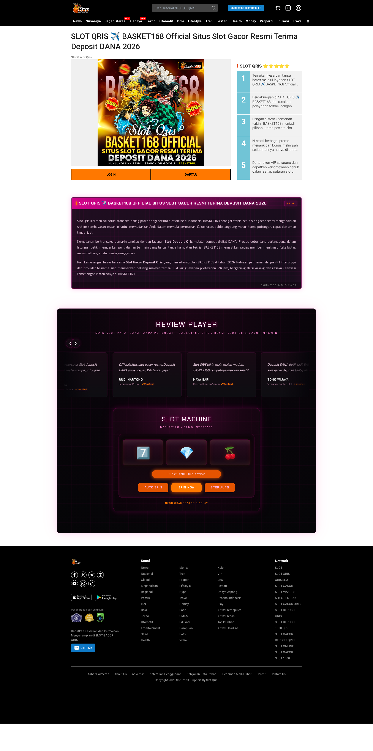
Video (183, 640)
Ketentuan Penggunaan (166, 674)
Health (236, 21)
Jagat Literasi (115, 21)
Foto (182, 634)
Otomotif (166, 21)
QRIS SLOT (282, 579)
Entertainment (150, 628)
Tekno (150, 21)
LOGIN (111, 174)
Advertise (138, 674)
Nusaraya (93, 21)
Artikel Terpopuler (229, 610)
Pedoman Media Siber (236, 674)
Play (220, 604)
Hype (182, 592)
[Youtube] (74, 583)
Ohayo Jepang (227, 592)
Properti (266, 21)
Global (145, 579)
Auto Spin (153, 487)
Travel (297, 21)
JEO (220, 579)
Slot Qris (83, 221)
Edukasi (283, 21)
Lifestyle (195, 21)
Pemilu (145, 598)
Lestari (222, 22)
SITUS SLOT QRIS (286, 598)
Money (251, 21)
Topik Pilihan (226, 622)
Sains (144, 634)
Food (182, 610)
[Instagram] (100, 575)
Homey (184, 604)
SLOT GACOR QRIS (287, 604)
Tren (209, 21)
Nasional (147, 573)
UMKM (183, 616)
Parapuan (186, 628)
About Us (120, 674)
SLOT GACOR (284, 585)
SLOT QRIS (282, 573)
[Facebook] (74, 575)
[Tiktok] (91, 583)
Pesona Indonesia (230, 598)
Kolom (222, 567)
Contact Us (278, 674)
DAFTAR (191, 174)
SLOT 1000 (282, 658)
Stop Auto (220, 487)
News (77, 21)
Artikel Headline (228, 628)
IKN (143, 604)
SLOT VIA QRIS (285, 592)
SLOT (278, 567)
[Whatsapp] (83, 583)
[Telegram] (91, 575)
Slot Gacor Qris (81, 57)
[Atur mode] (277, 8)
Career (261, 674)
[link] (288, 8)
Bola (180, 21)
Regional (147, 592)
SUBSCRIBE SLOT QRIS (244, 8)
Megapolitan (149, 585)
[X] (83, 575)
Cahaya (136, 21)
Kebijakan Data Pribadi (202, 674)
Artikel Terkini (226, 616)
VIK (220, 573)
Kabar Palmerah (98, 674)
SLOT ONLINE (284, 646)
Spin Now (186, 487)
